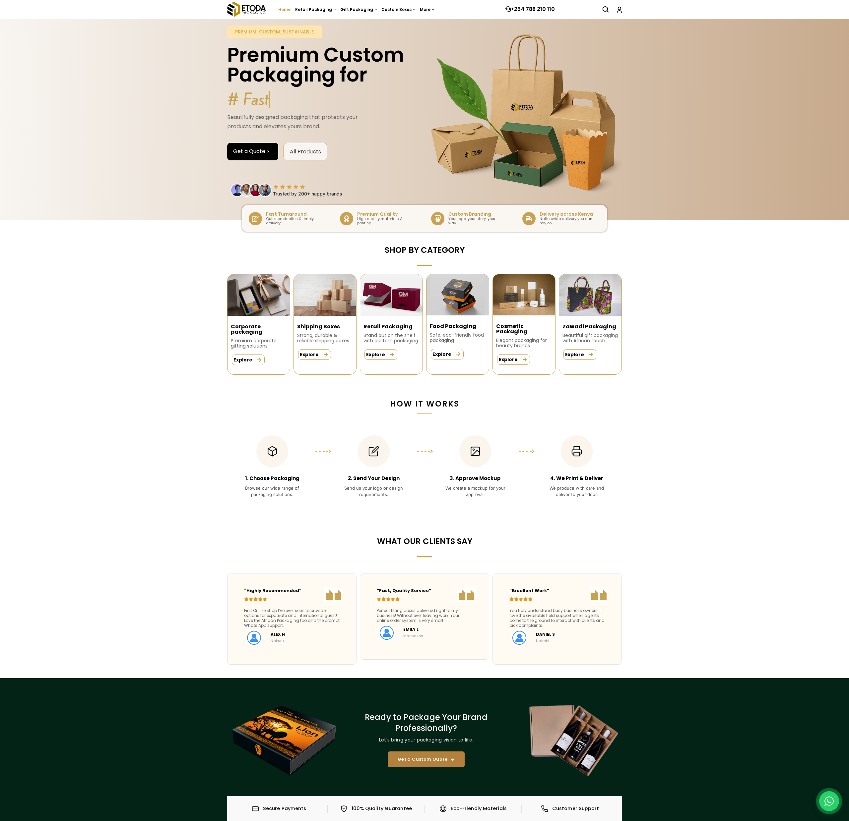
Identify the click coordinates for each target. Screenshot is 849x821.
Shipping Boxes (318, 326)
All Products (305, 151)
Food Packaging (453, 326)
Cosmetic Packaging (511, 328)
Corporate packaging (246, 329)
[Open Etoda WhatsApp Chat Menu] (829, 801)
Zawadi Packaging (589, 326)
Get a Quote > (252, 151)
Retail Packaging (388, 326)
